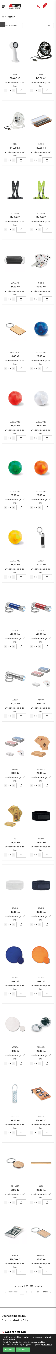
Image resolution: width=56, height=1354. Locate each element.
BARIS (41, 1186)
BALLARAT (15, 1186)
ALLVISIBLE (15, 213)
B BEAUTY (41, 1047)
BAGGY (41, 1116)
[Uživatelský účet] (38, 6)
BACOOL (15, 1116)
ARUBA (41, 699)
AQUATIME (41, 352)
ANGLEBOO (15, 352)
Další (45, 1291)
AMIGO (41, 283)
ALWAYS (15, 283)
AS (15, 838)
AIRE (15, 74)
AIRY (41, 74)
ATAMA (41, 838)
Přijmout (8, 1349)
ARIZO (41, 560)
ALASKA (41, 144)
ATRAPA (15, 977)
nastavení (47, 1344)
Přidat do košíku (21, 91)
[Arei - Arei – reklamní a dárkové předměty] (15, 6)
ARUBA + (41, 769)
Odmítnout (23, 1349)
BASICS (15, 1255)
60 (38, 1291)
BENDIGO (41, 1255)
